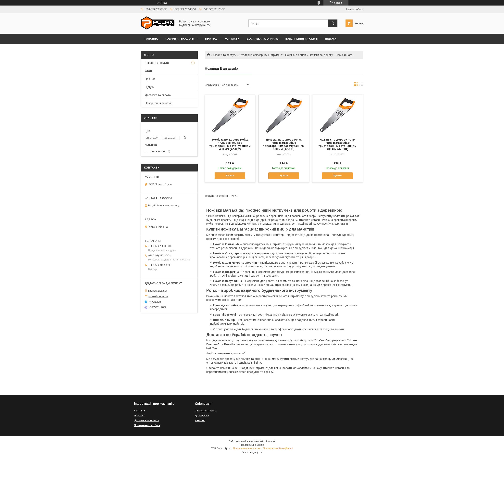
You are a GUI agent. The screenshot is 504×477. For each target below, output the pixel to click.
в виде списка (361, 85)
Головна (151, 38)
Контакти (232, 38)
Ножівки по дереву (321, 54)
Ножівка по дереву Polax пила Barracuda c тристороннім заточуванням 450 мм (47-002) (230, 144)
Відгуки (330, 38)
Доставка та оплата (262, 38)
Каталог (200, 420)
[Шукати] (332, 23)
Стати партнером (205, 410)
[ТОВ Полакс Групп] (157, 28)
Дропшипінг (202, 415)
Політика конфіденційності (278, 448)
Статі (148, 70)
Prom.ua (270, 441)
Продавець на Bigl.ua (252, 445)
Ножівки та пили (295, 54)
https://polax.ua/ (157, 290)
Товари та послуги (179, 38)
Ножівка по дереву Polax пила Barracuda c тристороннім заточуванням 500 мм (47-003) (283, 144)
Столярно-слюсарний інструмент (261, 54)
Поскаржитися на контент (247, 448)
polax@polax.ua (158, 296)
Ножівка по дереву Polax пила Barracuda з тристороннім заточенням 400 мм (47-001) (337, 144)
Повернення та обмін (301, 38)
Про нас (211, 38)
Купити (230, 175)
